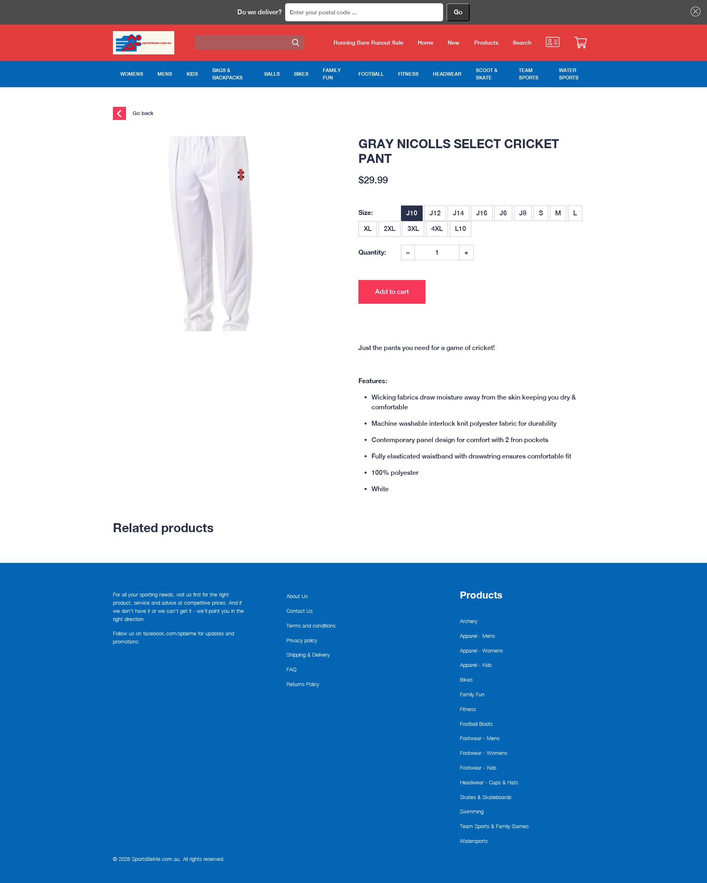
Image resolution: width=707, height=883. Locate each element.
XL (368, 229)
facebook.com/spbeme (169, 633)
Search (522, 42)
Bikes (466, 679)
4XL (437, 229)
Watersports (474, 841)
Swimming (472, 811)
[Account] (552, 42)
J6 (503, 213)
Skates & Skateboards (485, 797)
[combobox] (249, 42)
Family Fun (472, 694)
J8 (523, 213)
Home (425, 42)
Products (486, 42)
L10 (460, 229)
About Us (297, 596)
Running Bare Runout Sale (368, 42)
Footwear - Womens (483, 753)
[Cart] (580, 43)
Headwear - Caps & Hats (489, 782)
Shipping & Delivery (308, 654)
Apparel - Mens (477, 635)
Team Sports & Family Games (494, 826)
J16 (481, 213)
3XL (413, 229)
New (453, 42)
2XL (389, 229)
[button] (693, 11)
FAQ (291, 669)
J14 (458, 213)
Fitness (468, 709)
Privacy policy (301, 640)
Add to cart (392, 292)
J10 (411, 213)
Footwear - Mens (480, 738)
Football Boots (476, 723)
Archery (468, 621)
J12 (435, 213)
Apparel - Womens (481, 650)
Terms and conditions (310, 625)
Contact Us (299, 610)
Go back (142, 113)
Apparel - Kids (476, 665)
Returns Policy (302, 684)
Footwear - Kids (478, 767)
